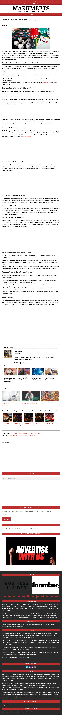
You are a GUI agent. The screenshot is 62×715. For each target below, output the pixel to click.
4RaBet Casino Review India (47, 402)
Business (28, 374)
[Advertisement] (31, 110)
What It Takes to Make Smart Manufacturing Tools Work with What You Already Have (37, 378)
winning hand (27, 136)
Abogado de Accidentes (8, 705)
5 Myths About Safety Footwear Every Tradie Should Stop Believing (24, 378)
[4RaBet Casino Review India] (50, 396)
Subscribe (6, 519)
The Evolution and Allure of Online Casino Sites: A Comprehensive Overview (30, 403)
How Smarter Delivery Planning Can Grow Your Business (50, 378)
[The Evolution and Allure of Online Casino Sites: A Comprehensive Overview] (31, 396)
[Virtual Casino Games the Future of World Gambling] (11, 396)
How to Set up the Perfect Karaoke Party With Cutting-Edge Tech (26, 433)
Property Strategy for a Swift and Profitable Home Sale (21, 435)
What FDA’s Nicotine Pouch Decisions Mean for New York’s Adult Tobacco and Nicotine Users (10, 379)
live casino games (47, 82)
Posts (39, 21)
